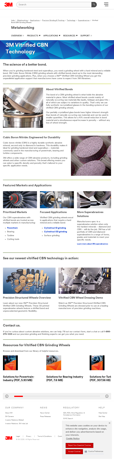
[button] (94, 451)
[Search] (94, 4)
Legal (18, 436)
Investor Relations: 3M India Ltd (16, 424)
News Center (45, 413)
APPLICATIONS (50, 36)
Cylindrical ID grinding (55, 228)
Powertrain (12, 228)
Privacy (28, 436)
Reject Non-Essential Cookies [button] (79, 445)
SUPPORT (85, 36)
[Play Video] (29, 281)
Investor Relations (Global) (14, 420)
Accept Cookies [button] (74, 452)
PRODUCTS (32, 36)
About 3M (8, 413)
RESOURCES (69, 36)
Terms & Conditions (45, 436)
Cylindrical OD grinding (55, 232)
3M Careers (9, 416)
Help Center (103, 413)
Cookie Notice (73, 439)
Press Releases (45, 416)
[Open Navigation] (106, 5)
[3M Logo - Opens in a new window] (8, 4)
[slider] (56, 396)
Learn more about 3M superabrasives (92, 244)
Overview (16, 36)
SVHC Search (68, 418)
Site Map (102, 416)
